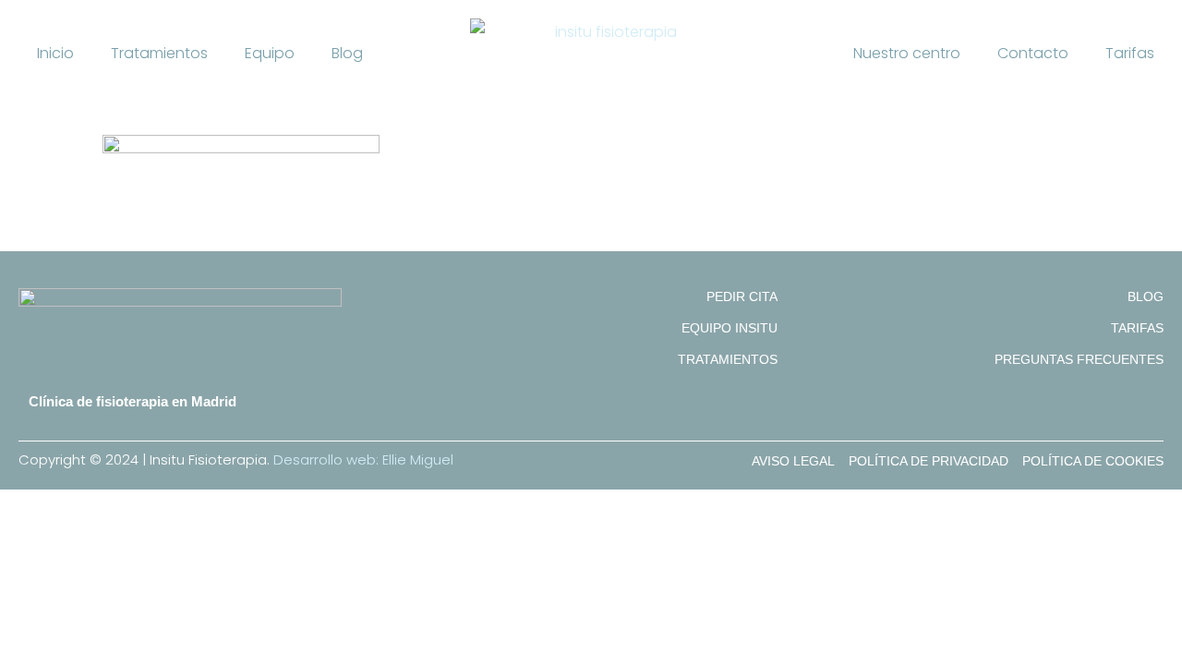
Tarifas (1129, 53)
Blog (347, 53)
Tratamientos (159, 53)
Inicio (55, 53)
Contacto (1032, 53)
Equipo (270, 53)
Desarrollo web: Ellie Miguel (363, 459)
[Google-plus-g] (1089, 414)
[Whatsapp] (1149, 414)
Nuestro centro (906, 53)
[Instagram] (1119, 414)
